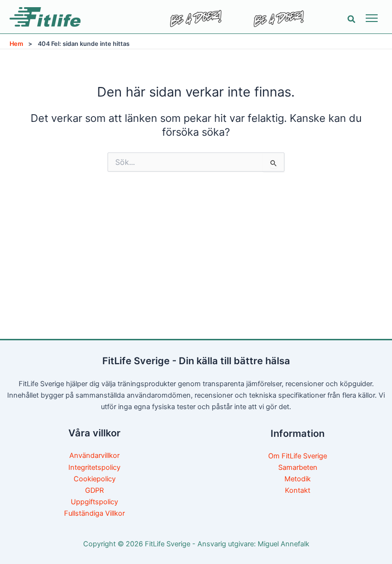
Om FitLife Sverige (297, 456)
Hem (16, 43)
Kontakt (297, 490)
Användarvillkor (94, 455)
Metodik (297, 479)
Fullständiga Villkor (94, 513)
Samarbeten (297, 467)
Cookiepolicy (95, 479)
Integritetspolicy (94, 467)
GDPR (94, 490)
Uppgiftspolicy (94, 502)
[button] (352, 19)
